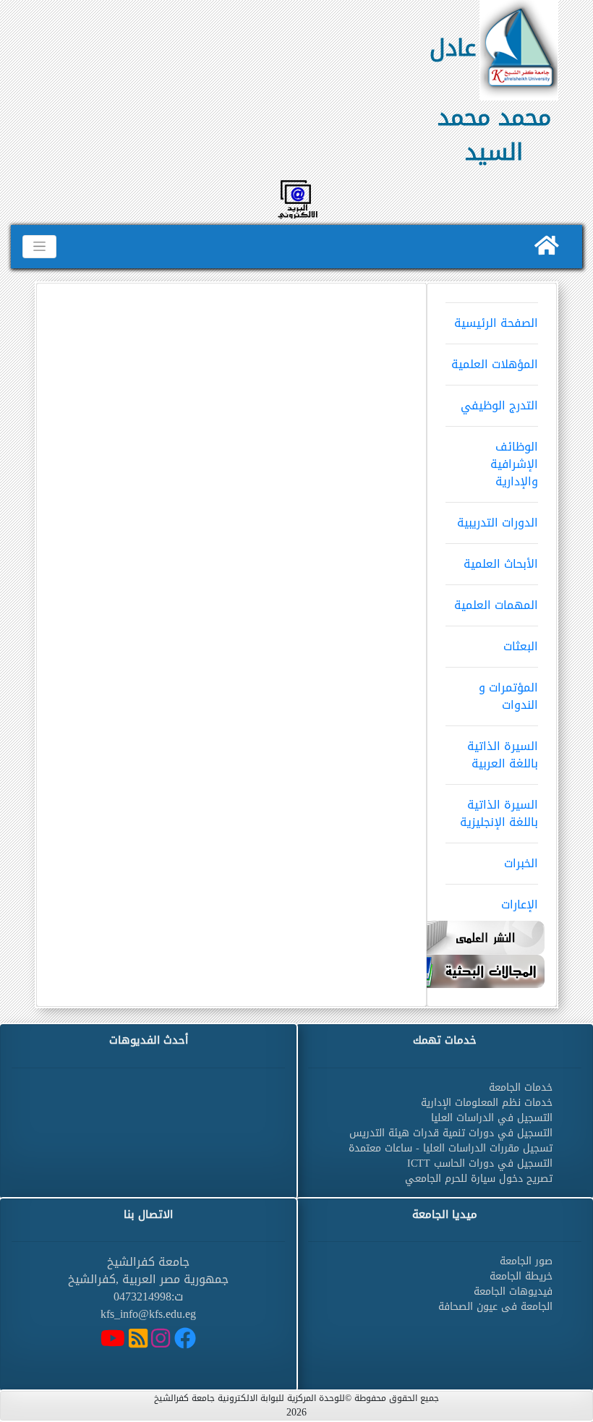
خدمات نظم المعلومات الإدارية (487, 1102)
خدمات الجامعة (521, 1087)
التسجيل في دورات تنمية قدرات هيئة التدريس (451, 1133)
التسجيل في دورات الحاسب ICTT (480, 1163)
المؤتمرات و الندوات (508, 696)
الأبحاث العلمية (501, 564)
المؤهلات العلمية (494, 364)
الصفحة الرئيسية (496, 323)
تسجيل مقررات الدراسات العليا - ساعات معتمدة (451, 1148)
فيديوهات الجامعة (513, 1291)
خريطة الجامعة (521, 1276)
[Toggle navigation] (39, 246)
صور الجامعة (526, 1261)
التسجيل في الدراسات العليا (492, 1118)
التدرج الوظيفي (499, 405)
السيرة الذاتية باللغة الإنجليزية (499, 813)
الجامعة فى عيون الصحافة (495, 1306)
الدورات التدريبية (497, 522)
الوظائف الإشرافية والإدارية (514, 464)
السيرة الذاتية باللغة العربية (502, 755)
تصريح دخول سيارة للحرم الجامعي (479, 1178)
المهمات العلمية (496, 605)
